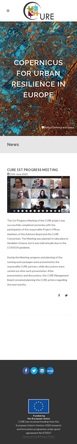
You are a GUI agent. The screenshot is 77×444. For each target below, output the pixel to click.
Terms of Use (29, 436)
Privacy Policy (47, 436)
